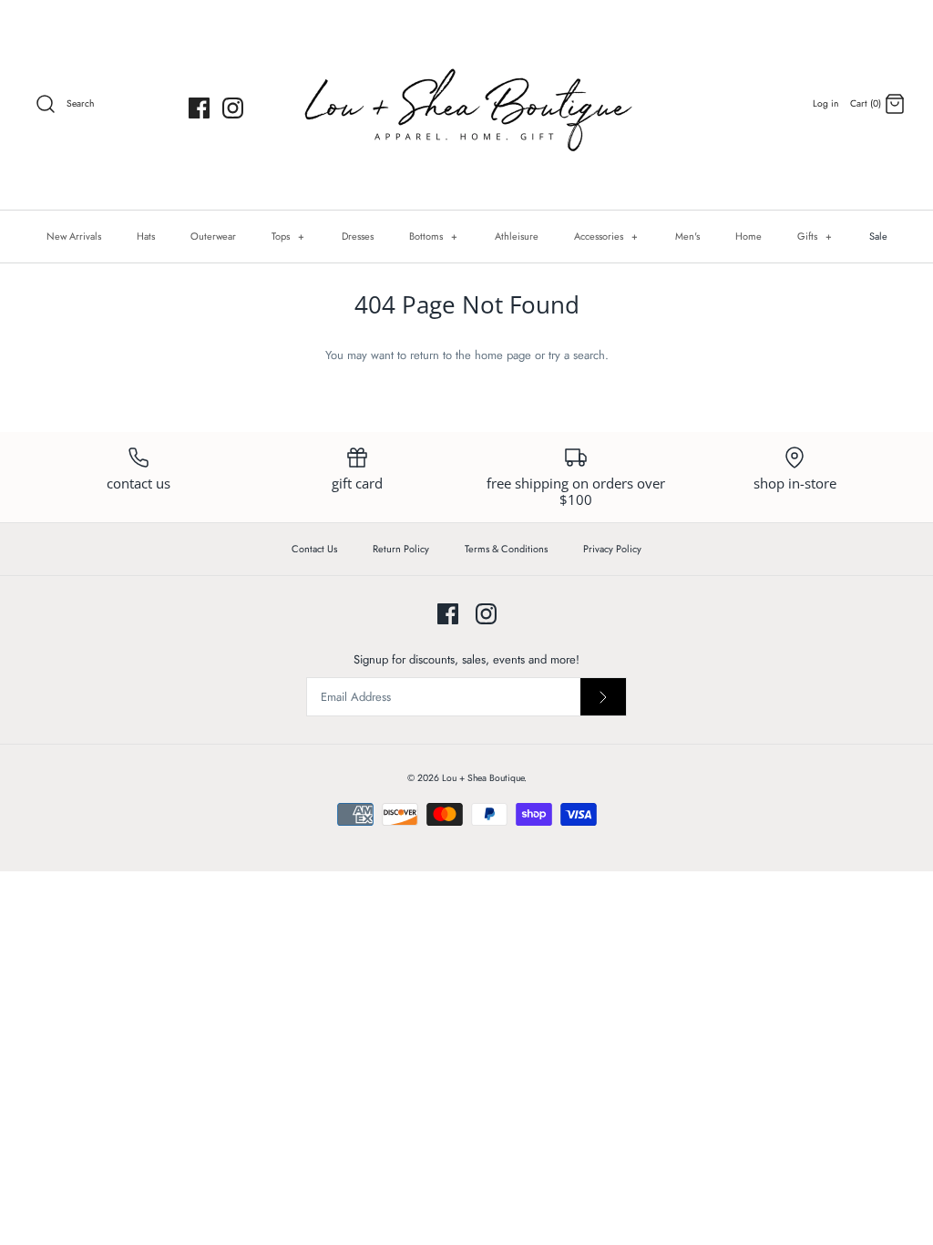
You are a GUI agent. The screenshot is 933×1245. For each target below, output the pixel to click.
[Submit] (603, 696)
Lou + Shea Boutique (483, 778)
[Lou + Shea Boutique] (466, 104)
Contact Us (314, 548)
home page (503, 355)
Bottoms (433, 236)
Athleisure (516, 236)
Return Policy (401, 548)
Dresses (358, 236)
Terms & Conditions (506, 548)
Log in (825, 103)
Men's (687, 236)
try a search (577, 355)
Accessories (606, 236)
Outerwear (213, 236)
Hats (146, 236)
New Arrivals (73, 236)
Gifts (815, 236)
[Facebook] (199, 108)
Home (748, 236)
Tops (288, 236)
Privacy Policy (612, 548)
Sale (878, 236)
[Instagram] (232, 108)
